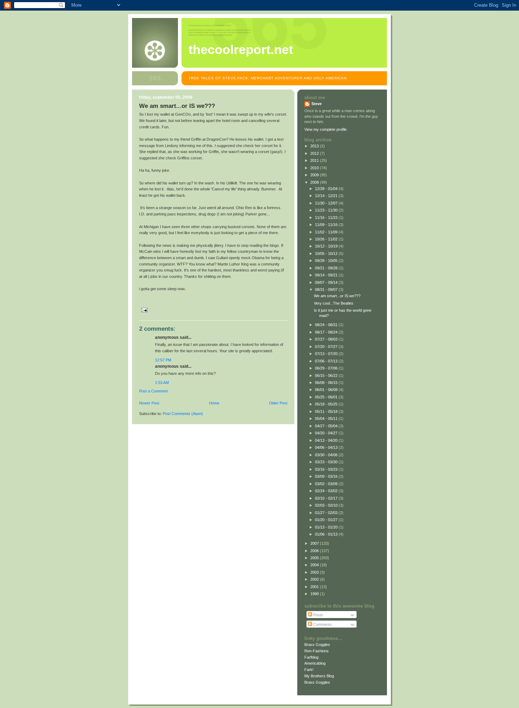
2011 (315, 160)
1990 (315, 594)
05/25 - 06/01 (327, 397)
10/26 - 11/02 (327, 239)
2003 (315, 572)
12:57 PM (163, 360)
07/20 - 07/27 (327, 346)
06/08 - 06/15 (327, 382)
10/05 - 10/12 (327, 253)
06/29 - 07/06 (327, 368)
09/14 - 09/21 (327, 275)
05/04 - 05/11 (327, 418)
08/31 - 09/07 (327, 289)
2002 (315, 579)
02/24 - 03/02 (327, 491)
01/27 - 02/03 (327, 513)
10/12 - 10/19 (327, 246)
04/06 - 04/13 (327, 447)
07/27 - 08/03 (327, 339)
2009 (315, 175)
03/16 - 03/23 (327, 469)
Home (214, 403)
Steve (316, 104)
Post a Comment (153, 391)
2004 (315, 565)
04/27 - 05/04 (327, 426)
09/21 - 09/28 (327, 268)
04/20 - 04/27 (327, 433)
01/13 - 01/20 (327, 527)
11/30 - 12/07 (327, 203)
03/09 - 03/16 (327, 476)
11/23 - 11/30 (327, 210)
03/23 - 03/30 (327, 462)
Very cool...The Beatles (333, 303)
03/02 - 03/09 (327, 484)
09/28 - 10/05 (327, 260)
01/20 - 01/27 (327, 520)
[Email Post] (143, 310)
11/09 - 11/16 (327, 224)
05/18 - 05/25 (327, 404)
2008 (315, 182)
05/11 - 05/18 (327, 411)
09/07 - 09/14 (327, 282)
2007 (315, 543)
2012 (315, 153)
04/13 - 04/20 (327, 440)
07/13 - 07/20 (327, 354)
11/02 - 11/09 (327, 232)
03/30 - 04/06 (327, 455)
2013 (315, 146)
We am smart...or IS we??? (337, 296)
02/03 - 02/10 (327, 505)
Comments (322, 624)
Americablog (315, 663)
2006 (315, 551)
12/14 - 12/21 (327, 196)
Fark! (309, 669)
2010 (315, 168)
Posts (317, 615)
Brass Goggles (317, 644)
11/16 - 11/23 (327, 217)
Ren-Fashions (316, 651)
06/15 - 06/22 (327, 375)
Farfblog (311, 657)
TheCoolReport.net (241, 50)
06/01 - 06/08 (327, 389)
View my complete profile (325, 129)
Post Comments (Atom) (183, 413)
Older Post (278, 403)
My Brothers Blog (319, 676)
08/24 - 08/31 (327, 325)
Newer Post (149, 403)
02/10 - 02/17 (327, 498)
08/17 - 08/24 (327, 332)
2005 (315, 558)
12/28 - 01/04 (327, 189)
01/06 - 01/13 (327, 534)
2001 (315, 587)
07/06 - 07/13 (327, 361)
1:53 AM (162, 382)
